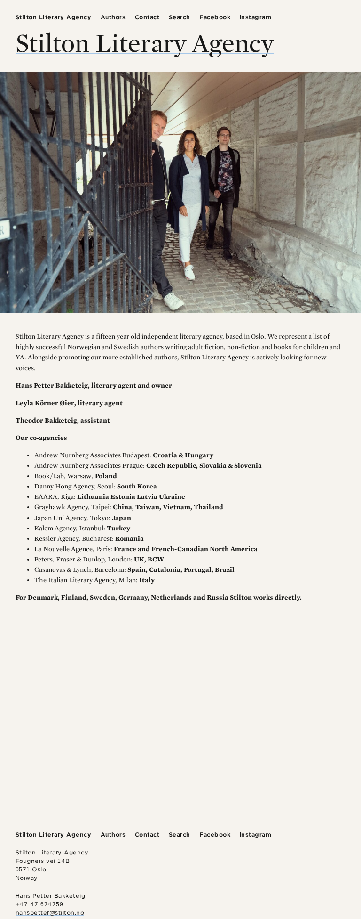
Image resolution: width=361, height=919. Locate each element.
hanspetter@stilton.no (50, 912)
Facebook (214, 17)
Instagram (256, 17)
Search (179, 17)
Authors (113, 17)
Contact (147, 17)
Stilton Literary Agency (54, 17)
